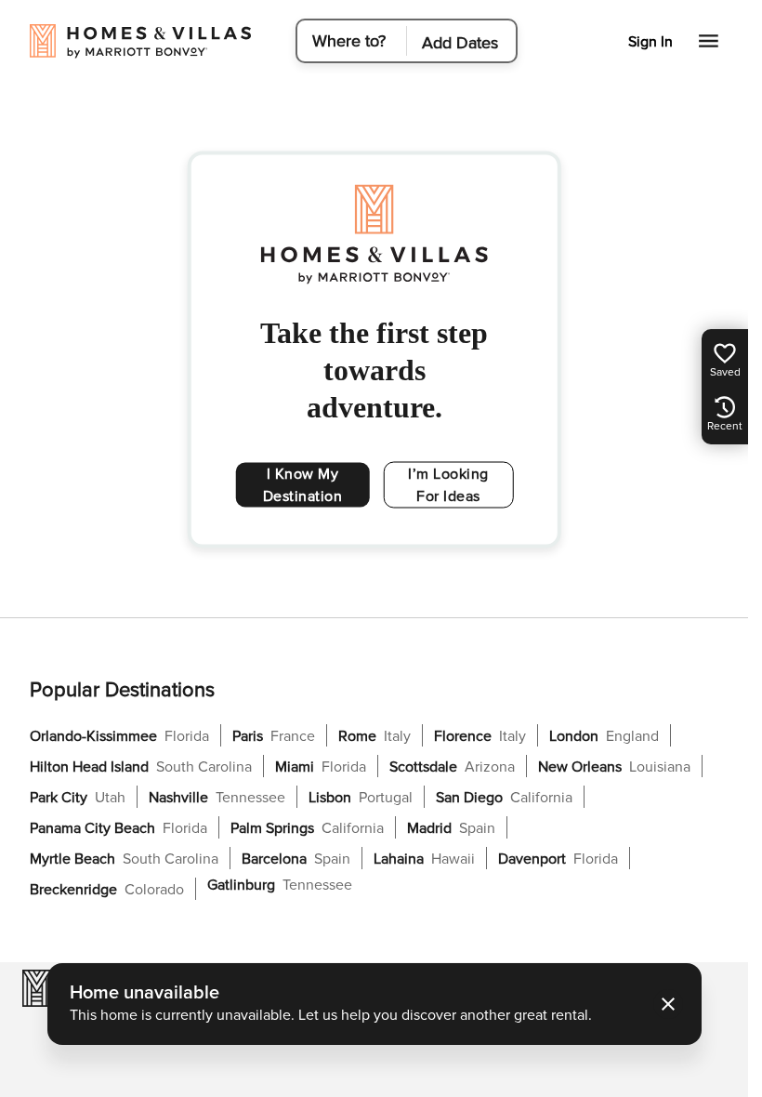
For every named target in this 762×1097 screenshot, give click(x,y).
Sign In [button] (650, 42)
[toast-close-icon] (668, 1004)
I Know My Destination (303, 485)
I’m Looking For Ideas (448, 485)
